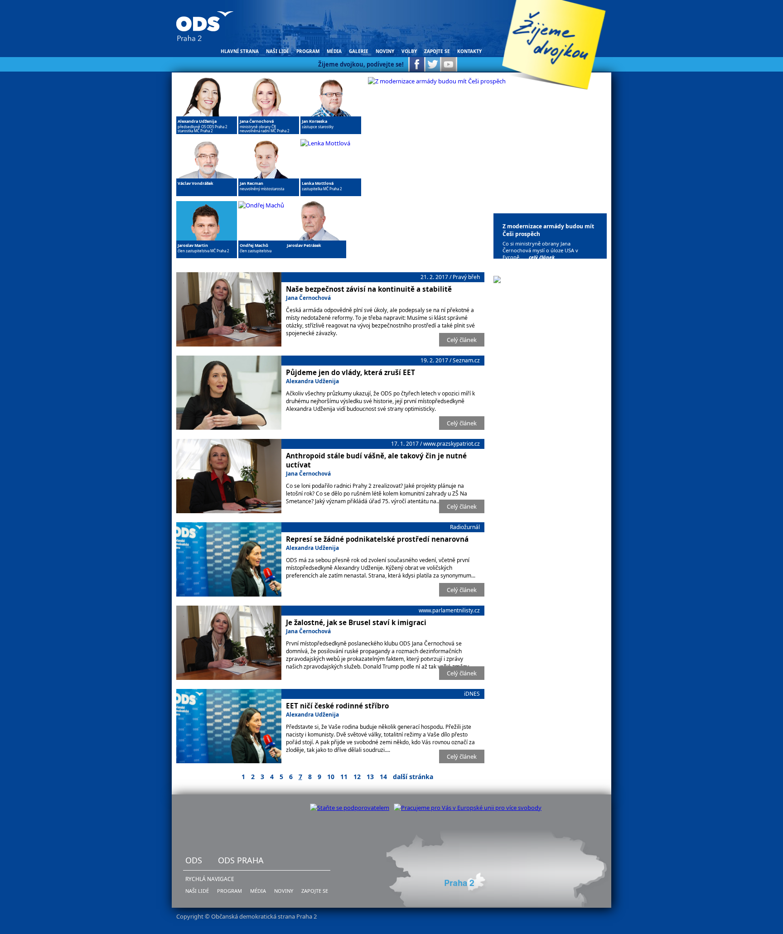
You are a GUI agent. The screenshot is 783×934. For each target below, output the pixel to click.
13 (370, 776)
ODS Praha (241, 860)
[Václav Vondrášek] (206, 194)
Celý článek (462, 340)
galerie (358, 51)
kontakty (469, 51)
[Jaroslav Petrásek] (315, 256)
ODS (193, 860)
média (334, 51)
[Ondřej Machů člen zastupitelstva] (261, 205)
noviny (385, 51)
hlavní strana (240, 51)
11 (344, 776)
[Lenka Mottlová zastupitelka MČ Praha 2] (325, 143)
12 (357, 776)
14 (383, 776)
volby (409, 51)
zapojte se (437, 51)
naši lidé (277, 51)
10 (330, 776)
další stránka (413, 776)
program (307, 51)
